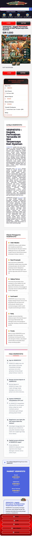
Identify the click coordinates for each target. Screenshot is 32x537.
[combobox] (14, 9)
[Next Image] (29, 49)
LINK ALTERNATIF (17, 528)
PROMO (17, 516)
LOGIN (8, 23)
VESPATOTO (9, 147)
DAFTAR (23, 23)
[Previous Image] (2, 49)
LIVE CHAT (17, 532)
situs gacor (20, 197)
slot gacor (18, 168)
